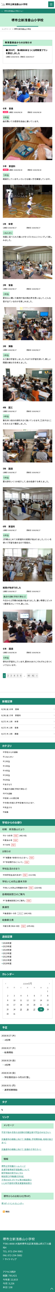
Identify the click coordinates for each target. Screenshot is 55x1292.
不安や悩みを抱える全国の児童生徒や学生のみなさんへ (26, 1132)
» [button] (36, 675)
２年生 (7, 761)
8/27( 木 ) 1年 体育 (9, 721)
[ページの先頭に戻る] (52, 1289)
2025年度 (7, 946)
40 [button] (29, 675)
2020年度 (7, 963)
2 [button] (8, 675)
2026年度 (7, 943)
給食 (6, 812)
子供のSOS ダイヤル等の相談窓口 (16, 1179)
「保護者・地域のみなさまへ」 (19, 857)
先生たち (8, 807)
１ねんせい (9, 756)
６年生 (7, 779)
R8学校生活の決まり (20, 875)
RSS (7, 1211)
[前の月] (5, 983)
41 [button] (33, 675)
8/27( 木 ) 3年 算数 (9, 733)
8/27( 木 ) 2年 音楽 (9, 727)
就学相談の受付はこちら (12, 1172)
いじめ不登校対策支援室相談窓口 (16, 1183)
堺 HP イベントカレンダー (12, 1203)
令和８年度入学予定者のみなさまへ (19, 802)
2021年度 (7, 960)
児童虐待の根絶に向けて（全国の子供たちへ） (21, 1149)
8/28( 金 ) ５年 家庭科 (11, 715)
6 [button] (20, 675)
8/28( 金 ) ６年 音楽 (10, 709)
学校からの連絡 (11, 752)
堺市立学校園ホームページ (13, 1166)
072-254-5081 (15, 1251)
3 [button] (11, 675)
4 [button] (14, 675)
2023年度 (7, 953)
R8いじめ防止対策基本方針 (23, 887)
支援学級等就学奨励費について (15, 1169)
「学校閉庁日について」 (16, 862)
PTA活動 (8, 793)
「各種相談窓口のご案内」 (17, 900)
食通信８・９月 (18, 913)
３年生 (7, 766)
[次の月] (49, 983)
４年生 (7, 770)
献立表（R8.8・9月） (19, 926)
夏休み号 (11, 840)
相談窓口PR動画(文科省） (12, 1176)
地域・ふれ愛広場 (12, 798)
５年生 (7, 775)
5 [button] (17, 675)
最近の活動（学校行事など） (16, 789)
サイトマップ (11, 1259)
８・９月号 (16, 835)
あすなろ (8, 784)
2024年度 (7, 949)
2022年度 (7, 956)
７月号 (10, 844)
